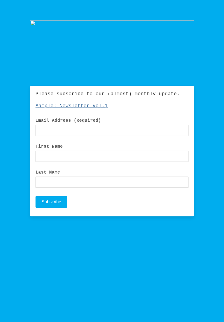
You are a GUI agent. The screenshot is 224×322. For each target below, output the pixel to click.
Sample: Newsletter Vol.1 (72, 106)
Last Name (48, 172)
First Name (49, 146)
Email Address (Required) (71, 120)
